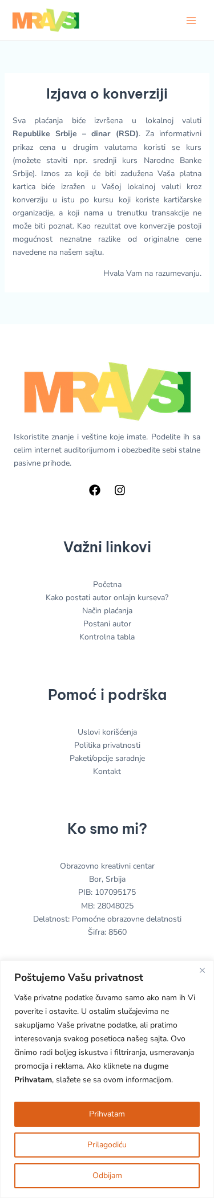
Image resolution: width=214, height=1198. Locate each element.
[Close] (202, 970)
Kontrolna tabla (107, 636)
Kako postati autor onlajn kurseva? (107, 597)
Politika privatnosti (107, 745)
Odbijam (107, 1175)
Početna (107, 584)
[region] (107, 1079)
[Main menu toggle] (191, 20)
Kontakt (107, 771)
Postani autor (107, 623)
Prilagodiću (107, 1144)
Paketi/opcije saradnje (107, 758)
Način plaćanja (107, 610)
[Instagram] (120, 490)
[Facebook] (94, 490)
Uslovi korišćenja (107, 732)
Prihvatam (107, 1114)
